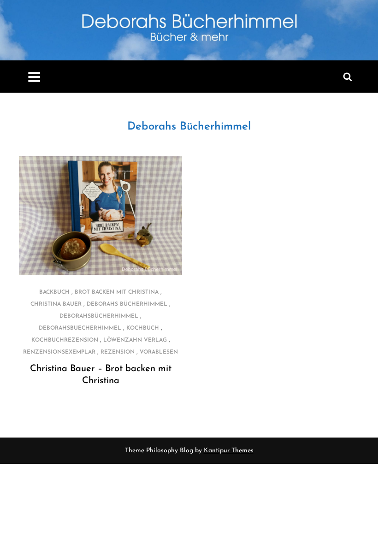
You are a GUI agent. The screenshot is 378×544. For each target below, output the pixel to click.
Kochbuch (142, 328)
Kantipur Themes (229, 450)
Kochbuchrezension (64, 340)
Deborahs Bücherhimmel (189, 126)
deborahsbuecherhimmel (80, 328)
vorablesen (159, 352)
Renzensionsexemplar (59, 352)
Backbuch (54, 292)
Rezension (117, 352)
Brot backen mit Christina (117, 292)
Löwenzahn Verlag (135, 340)
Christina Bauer (56, 304)
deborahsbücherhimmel (98, 316)
